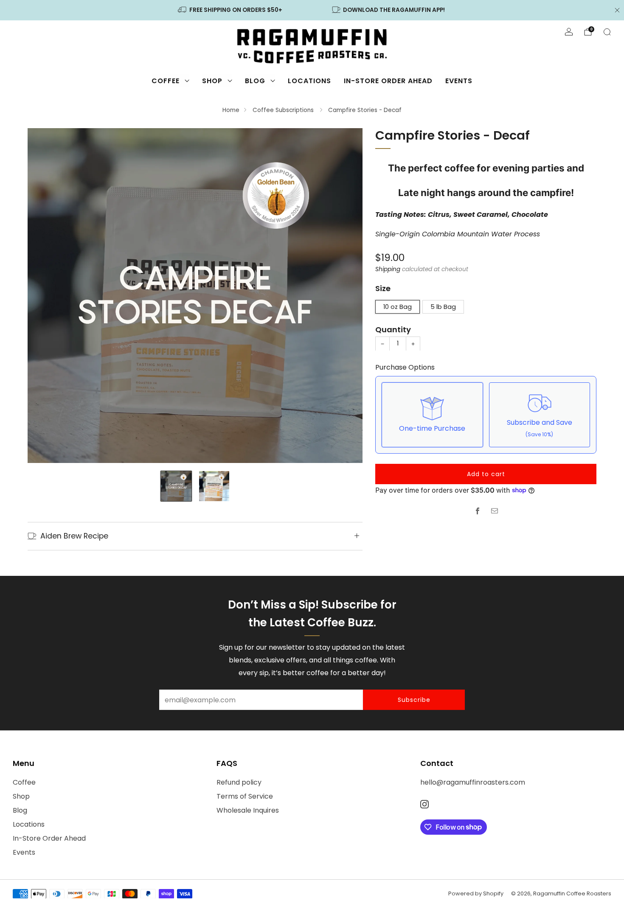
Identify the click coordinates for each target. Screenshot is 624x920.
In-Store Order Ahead (388, 81)
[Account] (569, 32)
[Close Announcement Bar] (617, 10)
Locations (309, 81)
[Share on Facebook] (477, 511)
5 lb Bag (443, 306)
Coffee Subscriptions (284, 110)
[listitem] (230, 10)
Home (230, 110)
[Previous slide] (44, 295)
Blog (255, 81)
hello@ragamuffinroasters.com (472, 782)
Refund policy (238, 782)
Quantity (393, 329)
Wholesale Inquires (247, 810)
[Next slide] (346, 295)
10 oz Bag (397, 306)
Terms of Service (244, 796)
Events (458, 81)
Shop (212, 81)
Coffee (166, 81)
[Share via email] (494, 511)
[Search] (607, 32)
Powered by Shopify (475, 893)
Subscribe (414, 700)
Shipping (387, 269)
